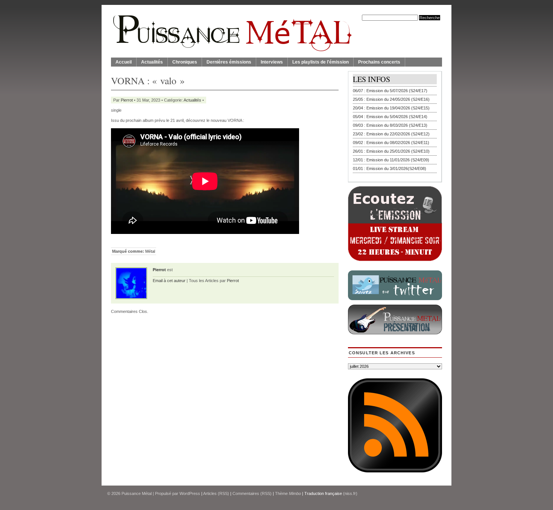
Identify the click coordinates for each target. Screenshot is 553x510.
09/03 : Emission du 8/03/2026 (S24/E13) (390, 125)
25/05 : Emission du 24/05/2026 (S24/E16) (391, 99)
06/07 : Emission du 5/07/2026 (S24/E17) (390, 90)
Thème (288, 493)
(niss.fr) (350, 493)
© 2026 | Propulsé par (143, 493)
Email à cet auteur (169, 280)
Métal (150, 251)
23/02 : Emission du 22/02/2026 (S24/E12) (391, 134)
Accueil (123, 62)
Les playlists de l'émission (320, 62)
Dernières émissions (229, 62)
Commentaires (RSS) (252, 493)
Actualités (152, 62)
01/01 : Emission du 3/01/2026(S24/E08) (389, 168)
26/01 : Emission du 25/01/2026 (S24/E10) (391, 151)
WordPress (189, 493)
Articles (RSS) (216, 493)
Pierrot (127, 100)
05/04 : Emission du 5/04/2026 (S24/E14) (390, 116)
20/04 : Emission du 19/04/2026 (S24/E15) (391, 108)
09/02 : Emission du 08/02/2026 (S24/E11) (391, 142)
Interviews (272, 62)
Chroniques (184, 62)
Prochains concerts (379, 62)
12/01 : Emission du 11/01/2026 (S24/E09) (391, 160)
